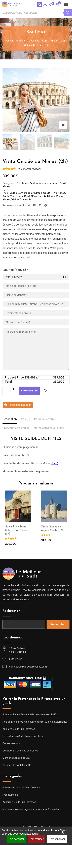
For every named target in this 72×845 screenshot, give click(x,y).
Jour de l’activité (15, 270)
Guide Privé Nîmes (54, 192)
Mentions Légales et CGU (16, 757)
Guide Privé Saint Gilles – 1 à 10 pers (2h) (16, 530)
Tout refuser (36, 839)
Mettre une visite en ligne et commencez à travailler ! (31, 809)
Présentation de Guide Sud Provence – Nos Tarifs (30, 714)
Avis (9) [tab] (25, 419)
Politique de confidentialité (17, 765)
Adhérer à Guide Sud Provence (19, 802)
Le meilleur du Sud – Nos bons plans (23, 736)
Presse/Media (10, 794)
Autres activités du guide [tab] (48, 428)
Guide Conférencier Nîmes (26, 192)
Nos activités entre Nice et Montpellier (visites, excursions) (35, 721)
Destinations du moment (43, 183)
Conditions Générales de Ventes (20, 750)
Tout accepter (16, 839)
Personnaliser (57, 839)
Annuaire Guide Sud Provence (19, 728)
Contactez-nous (12, 743)
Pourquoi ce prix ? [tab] (45, 419)
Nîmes (6, 186)
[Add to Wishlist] (45, 391)
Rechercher (58, 624)
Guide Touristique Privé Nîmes (21, 196)
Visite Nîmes (47, 196)
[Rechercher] (68, 12)
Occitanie (22, 183)
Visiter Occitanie (21, 199)
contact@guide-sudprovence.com (28, 666)
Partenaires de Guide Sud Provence (22, 787)
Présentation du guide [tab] (16, 428)
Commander (29, 390)
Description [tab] (10, 419)
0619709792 (16, 659)
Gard (63, 183)
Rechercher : (12, 611)
